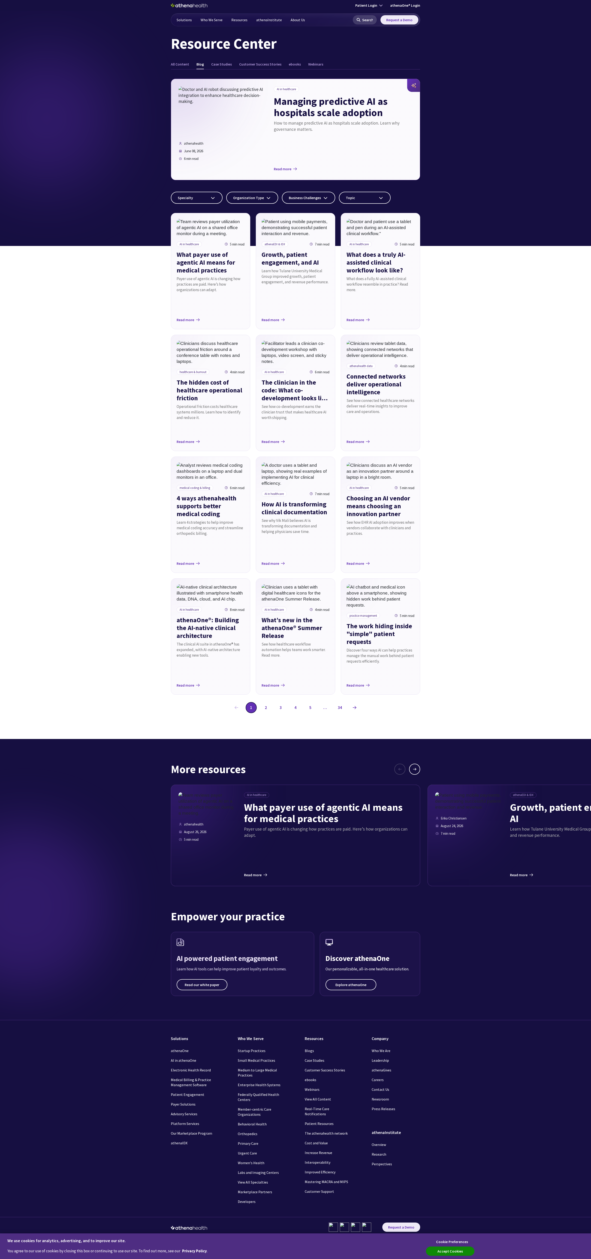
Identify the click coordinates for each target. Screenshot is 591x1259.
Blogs (309, 1050)
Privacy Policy (194, 1250)
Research (379, 1154)
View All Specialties (253, 1182)
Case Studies (314, 1060)
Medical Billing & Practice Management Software (191, 1082)
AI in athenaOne (183, 1060)
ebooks (310, 1079)
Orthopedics (247, 1133)
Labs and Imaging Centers (258, 1172)
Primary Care (248, 1143)
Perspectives (382, 1164)
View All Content (318, 1099)
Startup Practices (251, 1050)
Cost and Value (316, 1143)
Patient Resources (319, 1123)
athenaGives (381, 1070)
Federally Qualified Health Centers (258, 1097)
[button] (365, 19)
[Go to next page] (354, 707)
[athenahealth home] (189, 5)
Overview (379, 1144)
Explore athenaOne (350, 984)
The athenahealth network (326, 1133)
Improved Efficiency (320, 1172)
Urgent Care (247, 1153)
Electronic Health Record (191, 1070)
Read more (282, 169)
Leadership (380, 1060)
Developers (247, 1201)
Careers (378, 1079)
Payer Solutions (183, 1104)
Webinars (312, 1089)
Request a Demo (399, 20)
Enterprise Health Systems (259, 1085)
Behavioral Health (252, 1124)
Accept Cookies (450, 1251)
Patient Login (366, 5)
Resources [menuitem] (239, 20)
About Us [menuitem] (298, 20)
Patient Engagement (187, 1094)
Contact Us (380, 1089)
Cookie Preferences (452, 1241)
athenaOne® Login (405, 5)
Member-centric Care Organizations (254, 1112)
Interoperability (317, 1162)
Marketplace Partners (255, 1192)
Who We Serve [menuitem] (212, 20)
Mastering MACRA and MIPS (326, 1181)
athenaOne (180, 1050)
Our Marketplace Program (191, 1133)
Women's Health (251, 1162)
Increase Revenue (318, 1152)
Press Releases (383, 1108)
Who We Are (381, 1050)
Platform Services (185, 1123)
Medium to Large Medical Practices (257, 1072)
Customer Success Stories (325, 1070)
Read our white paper (202, 984)
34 (340, 707)
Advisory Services (184, 1114)
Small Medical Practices (256, 1060)
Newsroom (380, 1099)
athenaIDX (179, 1143)
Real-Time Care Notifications (317, 1111)
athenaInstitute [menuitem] (269, 20)
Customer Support (319, 1191)
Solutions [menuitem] (184, 20)
